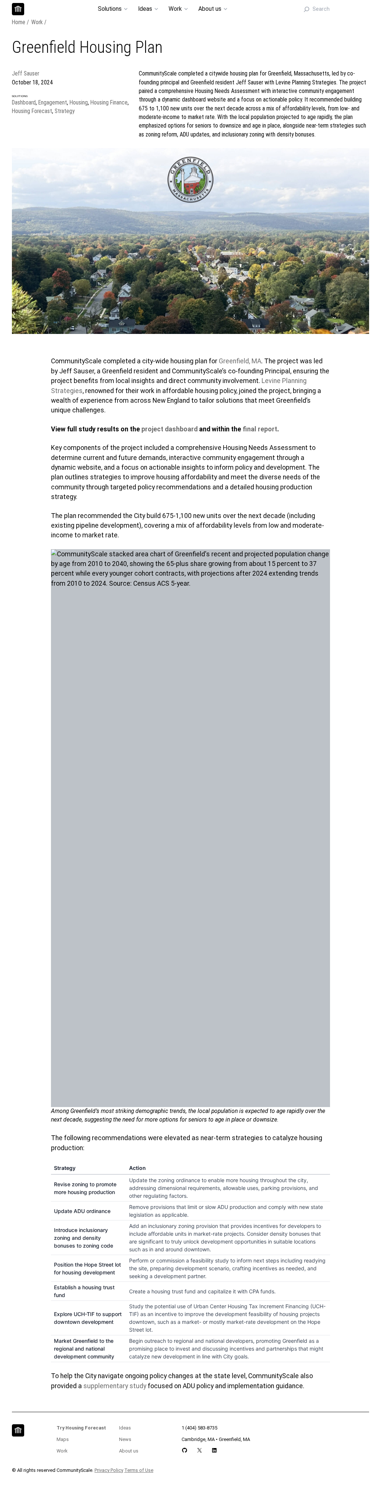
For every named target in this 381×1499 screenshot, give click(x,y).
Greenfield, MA (240, 361)
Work (37, 22)
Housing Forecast (32, 111)
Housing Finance (109, 102)
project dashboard (169, 429)
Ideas (125, 1428)
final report (260, 429)
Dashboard (24, 102)
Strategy (64, 111)
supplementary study (114, 1386)
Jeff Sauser (25, 73)
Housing (79, 102)
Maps (63, 1439)
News (125, 1439)
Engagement (52, 102)
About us (128, 1451)
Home (18, 22)
